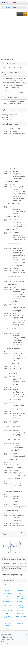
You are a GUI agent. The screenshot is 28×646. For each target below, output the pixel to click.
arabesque (20, 585)
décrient (7, 590)
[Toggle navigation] (25, 2)
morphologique (7, 601)
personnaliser (20, 610)
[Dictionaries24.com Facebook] (26, 634)
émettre (20, 621)
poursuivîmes (20, 613)
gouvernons (7, 593)
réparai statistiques (20, 616)
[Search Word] (25, 14)
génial (20, 593)
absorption (8, 585)
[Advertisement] (14, 35)
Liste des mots (9, 7)
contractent (7, 588)
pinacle (8, 613)
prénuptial (20, 623)
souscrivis (7, 621)
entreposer (20, 590)
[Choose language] (20, 14)
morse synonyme (7, 606)
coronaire (20, 588)
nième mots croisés (7, 610)
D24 (2, 7)
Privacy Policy (4, 643)
